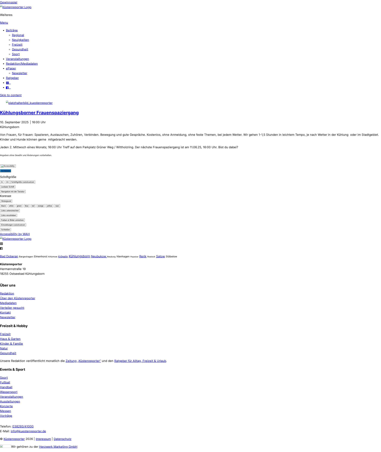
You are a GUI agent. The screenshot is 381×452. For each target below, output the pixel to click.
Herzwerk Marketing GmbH (58, 446)
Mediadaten (8, 303)
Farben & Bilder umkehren (12, 220)
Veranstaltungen (17, 59)
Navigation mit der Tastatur (12, 191)
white (11, 206)
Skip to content (11, 95)
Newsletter (19, 73)
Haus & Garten (10, 339)
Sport (16, 54)
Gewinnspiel (8, 2)
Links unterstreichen (10, 210)
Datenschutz (62, 439)
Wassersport (8, 392)
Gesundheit (20, 49)
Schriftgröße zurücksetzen (22, 182)
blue (26, 206)
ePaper (11, 68)
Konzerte (6, 406)
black (3, 206)
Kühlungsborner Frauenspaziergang (39, 112)
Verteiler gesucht (12, 308)
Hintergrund (6, 201)
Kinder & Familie (11, 343)
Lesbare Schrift (7, 187)
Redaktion (7, 293)
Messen (5, 411)
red (33, 206)
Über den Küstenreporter (17, 298)
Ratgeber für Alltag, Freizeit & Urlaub (140, 361)
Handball (6, 387)
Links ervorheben (8, 215)
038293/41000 (23, 426)
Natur (4, 348)
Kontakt (5, 312)
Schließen (5, 171)
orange (40, 206)
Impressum (43, 439)
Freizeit (17, 44)
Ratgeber (12, 78)
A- (2, 182)
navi (57, 206)
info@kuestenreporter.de (28, 431)
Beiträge (12, 30)
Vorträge (6, 416)
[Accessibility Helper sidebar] (8, 166)
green (19, 206)
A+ (7, 182)
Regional (18, 35)
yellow (49, 206)
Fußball (5, 382)
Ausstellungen (10, 401)
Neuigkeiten (20, 40)
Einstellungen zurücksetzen (13, 225)
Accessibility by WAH (15, 234)
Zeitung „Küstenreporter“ (83, 361)
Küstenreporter (14, 439)
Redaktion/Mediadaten (22, 63)
